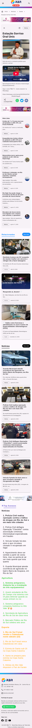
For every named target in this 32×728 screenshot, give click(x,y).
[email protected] (9, 693)
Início (6, 11)
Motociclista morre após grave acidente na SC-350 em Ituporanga (13, 157)
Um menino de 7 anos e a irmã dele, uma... (13, 128)
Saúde (21, 11)
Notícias (13, 11)
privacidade (14, 712)
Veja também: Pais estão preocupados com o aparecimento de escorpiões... (12, 182)
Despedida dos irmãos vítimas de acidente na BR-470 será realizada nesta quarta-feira (13, 139)
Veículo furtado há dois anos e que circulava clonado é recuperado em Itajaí (15, 479)
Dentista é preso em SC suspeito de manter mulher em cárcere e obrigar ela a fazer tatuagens (16, 259)
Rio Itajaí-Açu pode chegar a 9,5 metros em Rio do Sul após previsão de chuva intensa (13, 194)
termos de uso (5, 712)
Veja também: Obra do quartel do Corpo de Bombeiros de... (12, 219)
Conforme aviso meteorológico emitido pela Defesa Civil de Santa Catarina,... (12, 201)
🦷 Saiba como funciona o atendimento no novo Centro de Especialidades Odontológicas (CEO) (15, 325)
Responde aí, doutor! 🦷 (12, 292)
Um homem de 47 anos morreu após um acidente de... (13, 162)
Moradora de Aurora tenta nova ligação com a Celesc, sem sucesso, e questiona (12, 213)
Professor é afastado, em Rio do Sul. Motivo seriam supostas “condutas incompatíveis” (12, 175)
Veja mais (26, 234)
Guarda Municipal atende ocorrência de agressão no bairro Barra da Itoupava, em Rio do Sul (16, 371)
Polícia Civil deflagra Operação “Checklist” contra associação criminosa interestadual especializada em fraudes (15, 444)
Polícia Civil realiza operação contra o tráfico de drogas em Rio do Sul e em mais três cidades (14, 407)
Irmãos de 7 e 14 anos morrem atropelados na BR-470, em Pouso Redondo (13, 122)
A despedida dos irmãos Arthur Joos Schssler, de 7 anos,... (13, 145)
